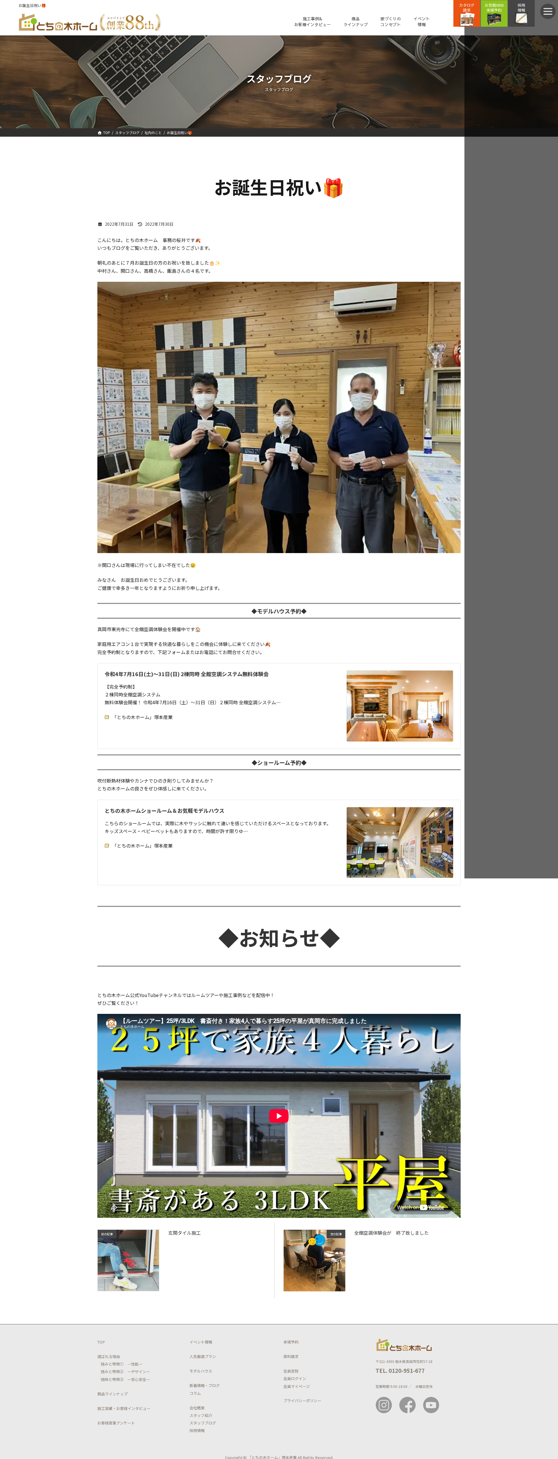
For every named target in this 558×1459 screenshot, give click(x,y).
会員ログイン (294, 1378)
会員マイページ (296, 1386)
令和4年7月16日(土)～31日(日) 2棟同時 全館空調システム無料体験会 (187, 674)
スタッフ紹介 (200, 1415)
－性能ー (133, 1364)
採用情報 (197, 1430)
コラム (195, 1393)
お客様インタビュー (133, 1408)
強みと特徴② (112, 1371)
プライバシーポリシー (302, 1400)
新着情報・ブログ (204, 1385)
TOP (101, 1342)
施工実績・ (106, 1408)
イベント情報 (200, 1342)
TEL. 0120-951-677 (400, 1370)
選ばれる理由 (108, 1356)
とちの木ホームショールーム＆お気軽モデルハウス (164, 810)
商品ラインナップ (112, 1393)
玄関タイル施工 (184, 1232)
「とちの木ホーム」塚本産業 (142, 717)
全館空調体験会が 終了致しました (391, 1232)
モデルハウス (200, 1371)
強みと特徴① (112, 1364)
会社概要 (197, 1407)
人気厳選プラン (202, 1356)
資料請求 (290, 1356)
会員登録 (290, 1371)
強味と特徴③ (112, 1379)
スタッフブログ (202, 1423)
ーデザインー (137, 1371)
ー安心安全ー (137, 1379)
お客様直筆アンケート (116, 1423)
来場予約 (290, 1342)
